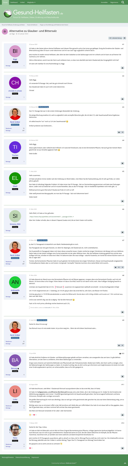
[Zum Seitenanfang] (125, 463)
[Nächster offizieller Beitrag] (122, 132)
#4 (123, 140)
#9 (123, 320)
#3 (123, 107)
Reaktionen (9, 128)
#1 (123, 44)
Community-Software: (64, 463)
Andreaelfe (47, 307)
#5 (123, 171)
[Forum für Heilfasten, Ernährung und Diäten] (64, 13)
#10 (123, 353)
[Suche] (123, 2)
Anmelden (104, 2)
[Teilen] (124, 38)
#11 (123, 384)
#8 (123, 275)
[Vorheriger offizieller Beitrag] (119, 267)
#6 (123, 209)
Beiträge (8, 65)
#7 (123, 240)
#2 (123, 76)
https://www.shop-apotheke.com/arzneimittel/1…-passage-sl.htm (51, 217)
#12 (123, 423)
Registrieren (114, 2)
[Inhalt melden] (122, 68)
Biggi (13, 34)
